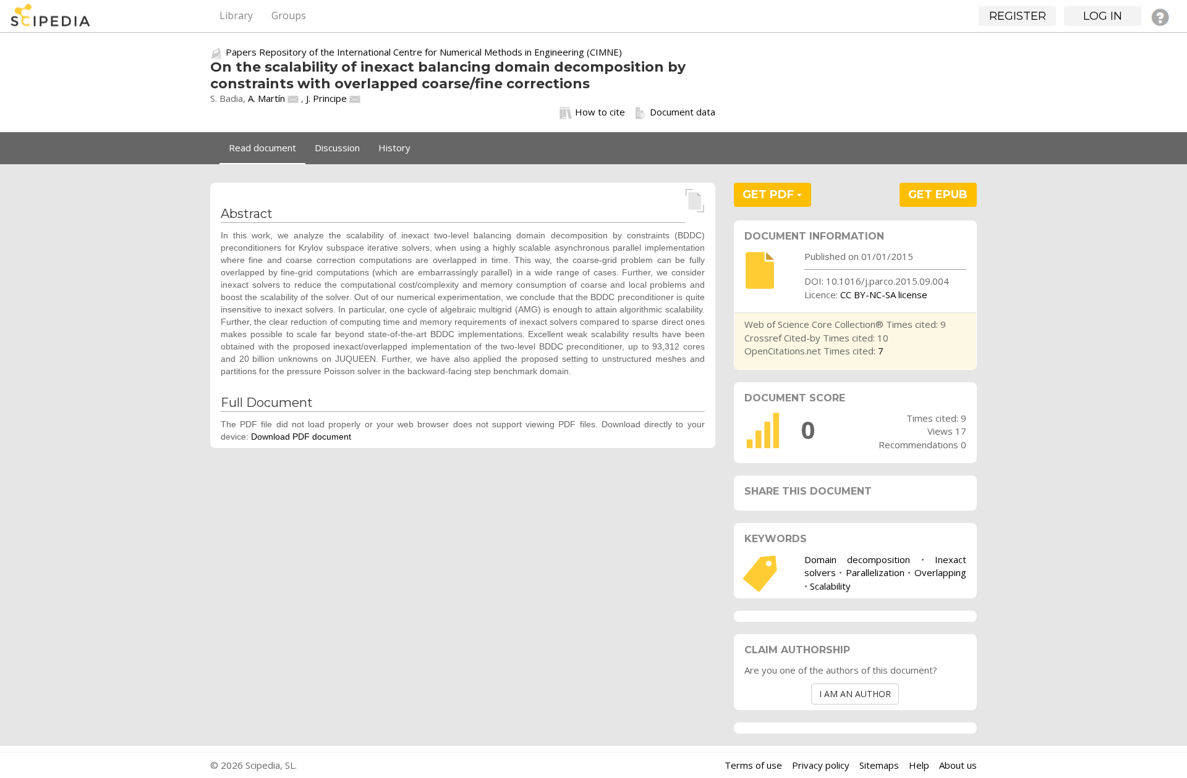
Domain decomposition (857, 559)
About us (958, 765)
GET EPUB (938, 194)
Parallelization (875, 572)
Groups (288, 15)
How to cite (600, 112)
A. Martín (266, 98)
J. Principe (326, 98)
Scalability (830, 586)
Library (236, 15)
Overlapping (940, 572)
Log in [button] (1102, 16)
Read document (262, 147)
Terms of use (753, 765)
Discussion (337, 147)
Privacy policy (820, 765)
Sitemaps (879, 765)
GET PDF (769, 194)
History (394, 147)
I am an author (855, 694)
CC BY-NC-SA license (883, 294)
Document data (682, 112)
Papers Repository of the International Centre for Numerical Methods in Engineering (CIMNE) (424, 52)
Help (919, 765)
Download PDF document (301, 436)
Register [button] (1017, 16)
